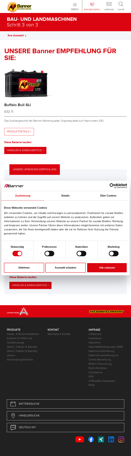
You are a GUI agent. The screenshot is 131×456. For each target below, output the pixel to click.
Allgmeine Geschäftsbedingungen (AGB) (106, 345)
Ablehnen (24, 267)
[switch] (49, 253)
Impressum (95, 338)
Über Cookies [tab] (108, 195)
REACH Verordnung (100, 364)
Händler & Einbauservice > (25, 150)
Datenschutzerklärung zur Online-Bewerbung (104, 357)
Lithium (11, 355)
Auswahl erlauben (65, 267)
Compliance (96, 372)
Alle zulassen (107, 267)
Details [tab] (65, 195)
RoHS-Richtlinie (97, 368)
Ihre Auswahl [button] (16, 35)
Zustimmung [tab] (22, 195)
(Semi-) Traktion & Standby (22, 347)
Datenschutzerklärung (101, 351)
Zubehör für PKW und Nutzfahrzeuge (19, 340)
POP (91, 376)
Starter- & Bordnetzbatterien (23, 334)
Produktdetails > (19, 131)
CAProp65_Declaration (102, 381)
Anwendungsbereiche (20, 359)
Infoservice (95, 334)
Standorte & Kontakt (59, 334)
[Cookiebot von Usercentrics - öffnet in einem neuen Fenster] (112, 185)
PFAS (92, 385)
